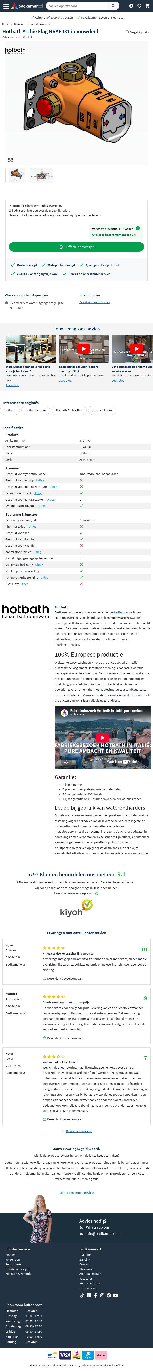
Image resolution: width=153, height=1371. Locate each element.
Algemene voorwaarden (43, 1365)
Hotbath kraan (102, 410)
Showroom (86, 1269)
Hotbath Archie (36, 410)
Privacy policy (80, 1365)
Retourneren (14, 1264)
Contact (84, 1264)
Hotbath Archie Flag (69, 410)
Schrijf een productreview (76, 1193)
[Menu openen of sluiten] (6, 6)
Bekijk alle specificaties (94, 302)
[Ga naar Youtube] (115, 1295)
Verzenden (12, 1259)
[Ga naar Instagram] (102, 1295)
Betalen (10, 1255)
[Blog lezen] (31, 349)
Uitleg (40, 480)
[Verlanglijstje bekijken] (139, 5)
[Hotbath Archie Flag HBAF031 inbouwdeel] (76, 103)
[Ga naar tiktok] (82, 1295)
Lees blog (12, 385)
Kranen (18, 24)
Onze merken (88, 1288)
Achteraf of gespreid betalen (53, 17)
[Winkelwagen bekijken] (147, 5)
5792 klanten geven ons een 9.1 (102, 17)
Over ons (85, 1255)
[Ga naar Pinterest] (109, 1295)
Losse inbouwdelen (39, 24)
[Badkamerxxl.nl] (27, 6)
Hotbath (9, 410)
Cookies (65, 1365)
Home (5, 24)
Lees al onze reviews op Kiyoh (74, 893)
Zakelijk (84, 1259)
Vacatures (86, 1278)
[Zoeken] (113, 6)
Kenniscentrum (89, 1283)
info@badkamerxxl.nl (104, 1233)
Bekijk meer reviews (79, 1131)
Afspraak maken (90, 1274)
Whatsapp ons (98, 1227)
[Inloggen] (131, 5)
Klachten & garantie (18, 1274)
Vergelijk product (140, 32)
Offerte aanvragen (79, 246)
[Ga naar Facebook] (96, 1295)
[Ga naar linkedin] (89, 1295)
